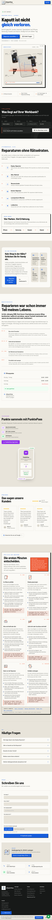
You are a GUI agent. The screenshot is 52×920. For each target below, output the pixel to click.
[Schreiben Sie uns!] (48, 916)
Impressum (42, 889)
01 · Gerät (4, 121)
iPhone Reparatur (30, 889)
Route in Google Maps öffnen (20, 855)
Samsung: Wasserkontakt (30, 708)
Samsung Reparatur (31, 891)
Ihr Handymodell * (8, 807)
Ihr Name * (6, 794)
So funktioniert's (22, 280)
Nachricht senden (27, 835)
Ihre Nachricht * (7, 814)
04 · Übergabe (42, 121)
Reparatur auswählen (10, 36)
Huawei (32, 230)
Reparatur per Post (31, 897)
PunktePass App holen (11, 442)
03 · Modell (30, 121)
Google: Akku (39, 708)
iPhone (7, 230)
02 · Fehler (17, 121)
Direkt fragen (28, 36)
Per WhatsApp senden (41, 130)
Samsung (20, 230)
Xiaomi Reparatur (30, 895)
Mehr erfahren (8, 918)
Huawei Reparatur (31, 893)
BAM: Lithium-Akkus (8, 710)
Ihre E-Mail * (6, 801)
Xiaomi (44, 230)
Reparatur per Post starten (11, 280)
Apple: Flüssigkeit (19, 708)
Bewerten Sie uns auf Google (12, 535)
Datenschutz (42, 891)
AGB (41, 893)
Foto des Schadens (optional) (10, 826)
